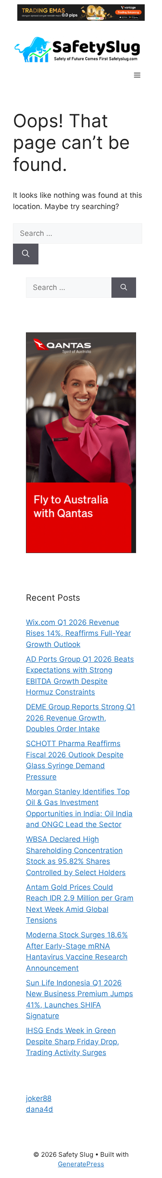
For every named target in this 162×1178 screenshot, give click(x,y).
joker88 (38, 1098)
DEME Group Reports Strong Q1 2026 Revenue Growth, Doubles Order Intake (80, 717)
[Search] (25, 254)
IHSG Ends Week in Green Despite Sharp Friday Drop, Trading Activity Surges (72, 1041)
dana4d (39, 1109)
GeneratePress (81, 1164)
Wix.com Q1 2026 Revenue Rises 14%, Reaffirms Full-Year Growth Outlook (78, 633)
